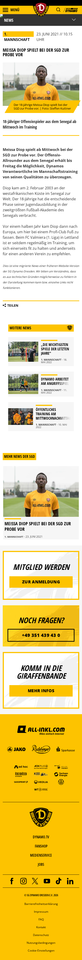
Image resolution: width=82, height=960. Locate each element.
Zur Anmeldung (41, 582)
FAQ (41, 919)
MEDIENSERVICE (41, 855)
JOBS (41, 864)
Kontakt (41, 927)
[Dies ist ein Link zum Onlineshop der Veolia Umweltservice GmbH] (41, 782)
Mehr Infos (41, 690)
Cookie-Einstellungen (41, 950)
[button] (58, 10)
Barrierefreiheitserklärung (41, 904)
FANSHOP (41, 846)
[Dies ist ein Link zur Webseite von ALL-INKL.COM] (41, 730)
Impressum (41, 912)
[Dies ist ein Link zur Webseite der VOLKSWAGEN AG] (61, 782)
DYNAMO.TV (41, 836)
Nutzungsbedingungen (41, 943)
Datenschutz (41, 935)
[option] (41, 503)
